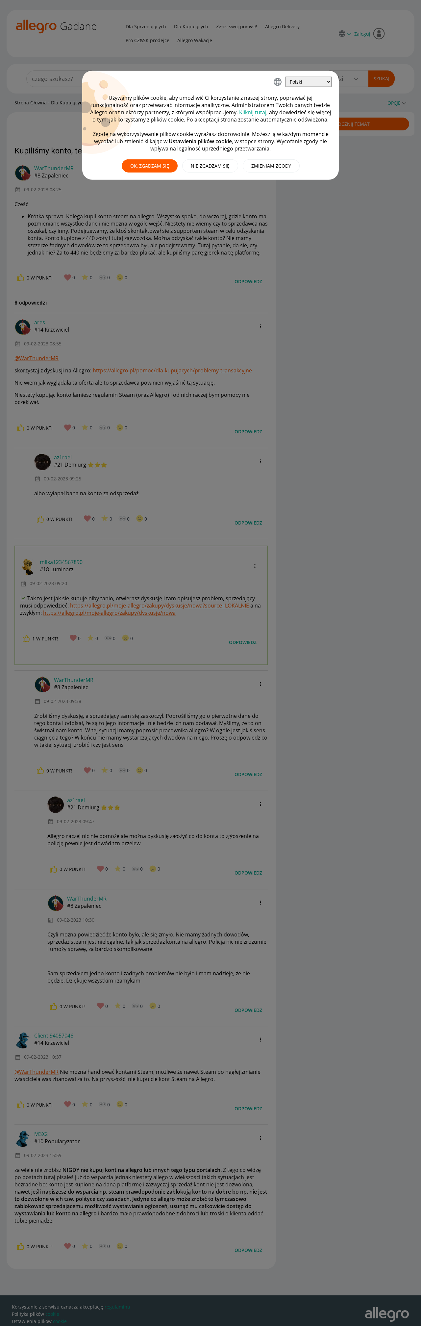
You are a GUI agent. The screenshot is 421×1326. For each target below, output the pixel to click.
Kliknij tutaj (252, 112)
